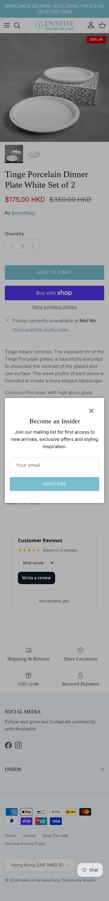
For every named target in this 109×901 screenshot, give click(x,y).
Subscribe (54, 483)
